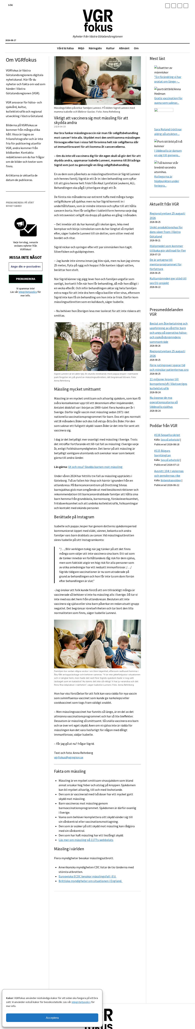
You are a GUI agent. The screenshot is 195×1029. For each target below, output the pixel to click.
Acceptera (52, 1017)
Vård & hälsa (65, 48)
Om (136, 48)
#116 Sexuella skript (167, 435)
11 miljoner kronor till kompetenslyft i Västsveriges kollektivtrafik (168, 383)
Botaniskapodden (171, 480)
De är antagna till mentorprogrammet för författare (165, 264)
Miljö (81, 48)
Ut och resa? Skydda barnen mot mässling (95, 467)
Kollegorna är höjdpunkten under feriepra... (166, 181)
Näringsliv (95, 48)
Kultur (110, 48)
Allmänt (124, 48)
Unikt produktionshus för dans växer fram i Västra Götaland (166, 231)
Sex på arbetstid (170, 439)
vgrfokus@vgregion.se (68, 757)
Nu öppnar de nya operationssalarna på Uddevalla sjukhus (164, 402)
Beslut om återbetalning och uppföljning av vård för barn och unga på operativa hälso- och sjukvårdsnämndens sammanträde (169, 333)
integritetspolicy (81, 1002)
